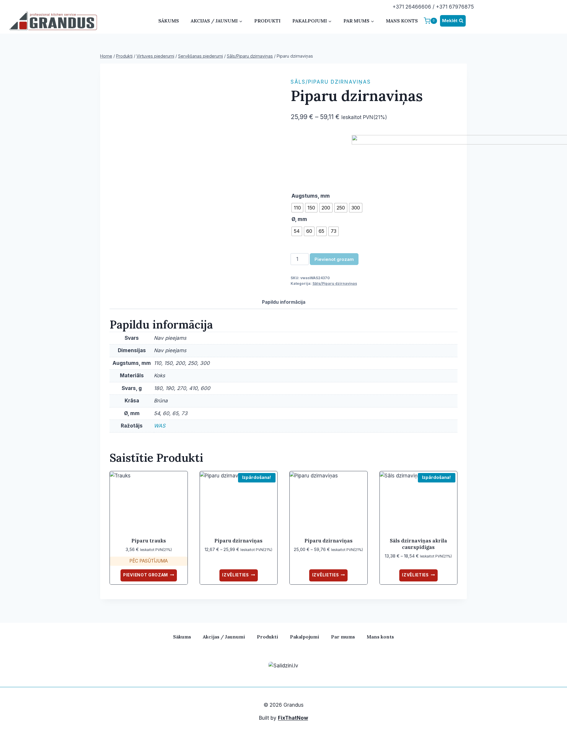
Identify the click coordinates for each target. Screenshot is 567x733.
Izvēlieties (235, 575)
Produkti (267, 21)
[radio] (297, 207)
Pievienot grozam (334, 259)
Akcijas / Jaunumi (224, 637)
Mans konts (402, 21)
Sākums (168, 21)
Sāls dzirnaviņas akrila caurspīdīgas (418, 543)
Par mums (343, 637)
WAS (159, 426)
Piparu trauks (148, 540)
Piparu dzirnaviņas (238, 540)
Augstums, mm (310, 196)
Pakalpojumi (304, 637)
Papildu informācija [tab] (283, 302)
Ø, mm (299, 219)
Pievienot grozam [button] (145, 575)
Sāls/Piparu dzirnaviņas (331, 82)
